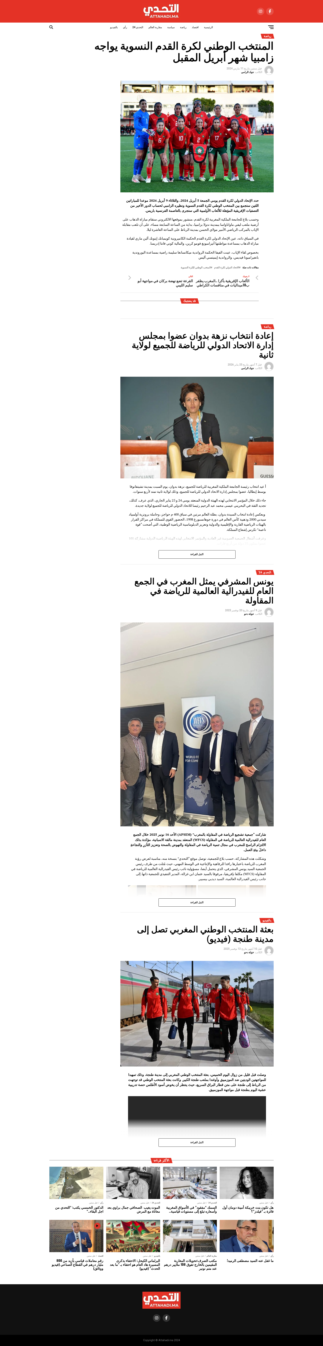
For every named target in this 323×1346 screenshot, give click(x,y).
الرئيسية (208, 27)
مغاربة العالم (155, 27)
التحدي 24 (137, 27)
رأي (125, 27)
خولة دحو (249, 613)
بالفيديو (114, 27)
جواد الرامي (247, 72)
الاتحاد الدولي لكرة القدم (226, 267)
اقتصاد (195, 27)
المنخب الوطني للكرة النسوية (196, 267)
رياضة (183, 27)
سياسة (171, 27)
